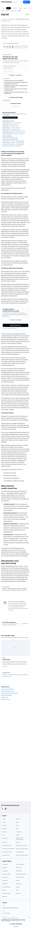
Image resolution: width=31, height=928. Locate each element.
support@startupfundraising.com (10, 907)
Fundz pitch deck (5, 126)
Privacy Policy (5, 864)
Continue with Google (16, 97)
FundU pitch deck (5, 124)
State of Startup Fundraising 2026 (9, 693)
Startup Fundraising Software (8, 848)
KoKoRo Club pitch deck (7, 134)
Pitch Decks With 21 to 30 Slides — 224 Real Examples (13, 144)
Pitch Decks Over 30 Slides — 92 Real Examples (11, 145)
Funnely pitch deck (6, 130)
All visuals (4, 828)
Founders (18, 835)
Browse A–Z (4, 842)
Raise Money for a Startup (21, 845)
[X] (2, 808)
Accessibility (4, 880)
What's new (4, 896)
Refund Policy (19, 871)
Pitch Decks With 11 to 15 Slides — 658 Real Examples (13, 141)
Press (17, 890)
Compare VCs (19, 831)
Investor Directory (5, 699)
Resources (15, 2)
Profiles (4, 822)
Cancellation (5, 871)
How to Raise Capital (6, 845)
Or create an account (15, 103)
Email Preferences (20, 877)
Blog (17, 828)
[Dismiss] (29, 920)
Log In (21, 2)
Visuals (17, 825)
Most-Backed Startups (6, 695)
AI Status (4, 890)
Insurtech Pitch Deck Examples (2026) (10, 137)
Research (18, 842)
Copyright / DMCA (6, 874)
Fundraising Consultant (7, 852)
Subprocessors (5, 877)
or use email (15, 926)
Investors (4, 831)
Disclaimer (4, 867)
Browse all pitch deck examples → (10, 117)
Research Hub (4, 697)
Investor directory (13, 674)
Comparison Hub (6, 676)
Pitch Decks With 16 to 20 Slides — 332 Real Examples (13, 142)
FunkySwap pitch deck (6, 129)
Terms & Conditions (20, 864)
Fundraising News (20, 852)
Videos (20, 8)
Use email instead (6, 100)
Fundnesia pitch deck (6, 122)
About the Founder (6, 893)
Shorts (25, 8)
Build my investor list (15, 325)
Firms (3, 835)
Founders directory (22, 674)
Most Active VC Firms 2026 (7, 691)
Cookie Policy (19, 867)
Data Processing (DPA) (20, 874)
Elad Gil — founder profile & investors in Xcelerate (14, 588)
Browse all (18, 893)
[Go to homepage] (6, 2)
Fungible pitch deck (6, 127)
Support (17, 887)
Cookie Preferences (6, 887)
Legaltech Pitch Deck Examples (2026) (10, 139)
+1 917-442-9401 (6, 913)
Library (3, 8)
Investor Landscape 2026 (7, 689)
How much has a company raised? (19, 838)
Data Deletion (19, 883)
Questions (4, 825)
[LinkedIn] (5, 808)
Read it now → (5, 666)
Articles (8, 8)
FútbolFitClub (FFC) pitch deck (8, 132)
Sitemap (17, 880)
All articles (4, 674)
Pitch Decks (14, 8)
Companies (4, 838)
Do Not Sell (4, 883)
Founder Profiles (13, 10)
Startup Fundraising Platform (22, 848)
